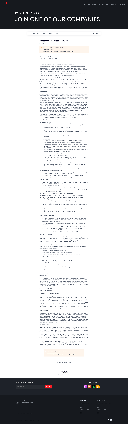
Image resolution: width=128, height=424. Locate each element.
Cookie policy (67, 374)
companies (42, 33)
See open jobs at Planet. (48, 49)
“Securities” (121, 4)
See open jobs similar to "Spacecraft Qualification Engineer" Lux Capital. (59, 51)
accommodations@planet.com (51, 330)
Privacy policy (61, 374)
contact (113, 4)
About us (101, 4)
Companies (87, 4)
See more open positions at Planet (64, 362)
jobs (32, 33)
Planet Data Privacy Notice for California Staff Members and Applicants (62, 335)
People (94, 4)
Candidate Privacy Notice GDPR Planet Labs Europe (70, 343)
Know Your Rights (64, 322)
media (107, 4)
